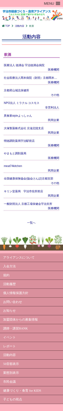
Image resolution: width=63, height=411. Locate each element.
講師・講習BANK (15, 328)
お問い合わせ (12, 302)
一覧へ (31, 222)
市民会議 (9, 381)
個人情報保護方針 (15, 293)
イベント (9, 337)
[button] (49, 3)
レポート (9, 346)
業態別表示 (11, 373)
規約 (6, 275)
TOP (7, 26)
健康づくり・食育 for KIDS (22, 390)
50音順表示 (11, 364)
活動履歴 (9, 284)
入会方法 (9, 266)
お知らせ (9, 310)
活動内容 (19, 26)
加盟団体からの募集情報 (20, 319)
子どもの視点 (12, 399)
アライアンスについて (19, 257)
